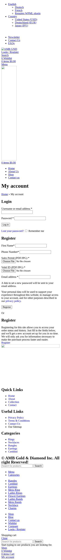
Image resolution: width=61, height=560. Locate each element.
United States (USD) (26, 19)
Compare (13, 526)
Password (7, 218)
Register (7, 307)
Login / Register (16, 529)
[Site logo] (9, 49)
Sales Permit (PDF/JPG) (15, 258)
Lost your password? (12, 231)
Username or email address (16, 208)
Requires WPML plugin (27, 13)
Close (4, 538)
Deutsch (19, 7)
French (18, 10)
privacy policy (13, 301)
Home (4, 194)
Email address (9, 276)
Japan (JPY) (21, 25)
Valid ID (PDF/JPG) (13, 267)
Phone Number (10, 251)
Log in (6, 224)
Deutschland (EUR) (25, 22)
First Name (8, 245)
